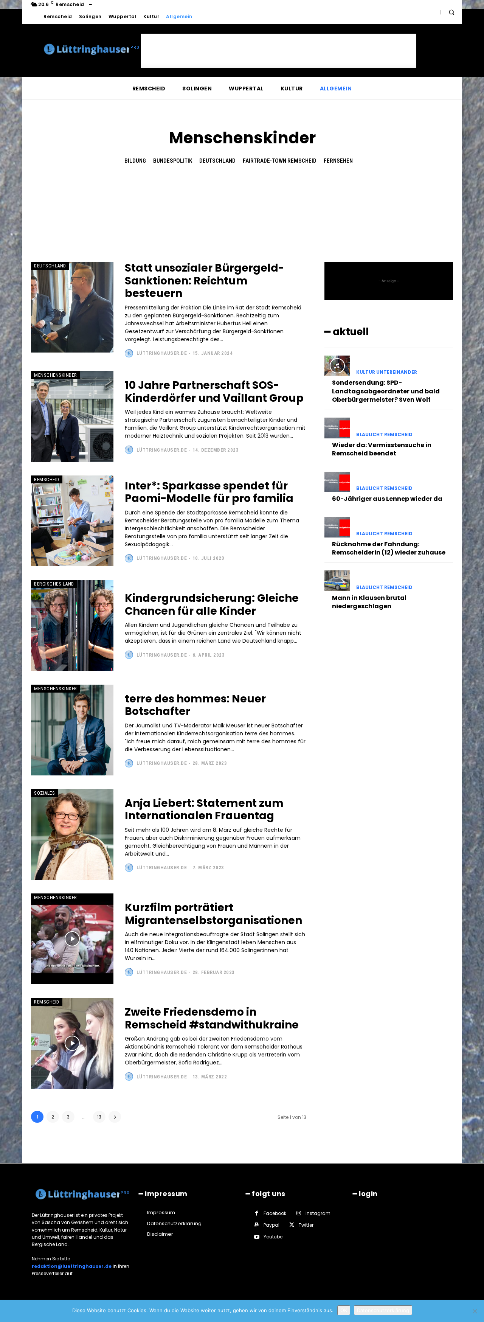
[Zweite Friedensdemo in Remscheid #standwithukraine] (72, 1043)
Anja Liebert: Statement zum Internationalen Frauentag (204, 809)
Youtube (273, 1236)
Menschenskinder (55, 375)
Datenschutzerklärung (383, 1310)
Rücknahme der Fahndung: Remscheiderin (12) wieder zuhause (388, 548)
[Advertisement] (278, 51)
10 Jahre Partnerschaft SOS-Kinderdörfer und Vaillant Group (214, 391)
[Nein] (474, 1311)
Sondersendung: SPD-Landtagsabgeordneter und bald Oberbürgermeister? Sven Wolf (386, 391)
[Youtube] (256, 1237)
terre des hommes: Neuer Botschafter (195, 705)
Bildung (135, 160)
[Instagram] (298, 1213)
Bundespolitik (172, 160)
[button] (451, 12)
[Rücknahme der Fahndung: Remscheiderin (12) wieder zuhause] (337, 527)
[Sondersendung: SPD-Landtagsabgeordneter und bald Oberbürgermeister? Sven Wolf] (337, 366)
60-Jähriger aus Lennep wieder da (387, 498)
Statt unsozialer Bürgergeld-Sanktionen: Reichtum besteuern (204, 281)
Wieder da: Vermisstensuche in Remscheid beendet (381, 449)
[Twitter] (291, 1225)
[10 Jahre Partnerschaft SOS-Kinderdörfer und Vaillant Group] (72, 416)
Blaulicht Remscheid (384, 434)
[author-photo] (130, 353)
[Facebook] (256, 1213)
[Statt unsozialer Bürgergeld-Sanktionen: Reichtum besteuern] (72, 307)
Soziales (44, 793)
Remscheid (46, 479)
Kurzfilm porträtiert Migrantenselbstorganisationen (213, 914)
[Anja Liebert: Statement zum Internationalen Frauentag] (72, 834)
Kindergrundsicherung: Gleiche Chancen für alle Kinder (212, 604)
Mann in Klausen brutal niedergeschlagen (369, 602)
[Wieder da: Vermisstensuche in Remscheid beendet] (337, 428)
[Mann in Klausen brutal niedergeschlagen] (337, 580)
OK (343, 1310)
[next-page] (115, 1117)
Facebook (275, 1213)
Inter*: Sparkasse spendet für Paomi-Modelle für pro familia (209, 492)
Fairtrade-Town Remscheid (279, 160)
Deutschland (217, 160)
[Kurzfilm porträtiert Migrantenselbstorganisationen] (72, 938)
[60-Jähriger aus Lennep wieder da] (337, 482)
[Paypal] (256, 1225)
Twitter (306, 1225)
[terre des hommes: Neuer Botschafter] (72, 730)
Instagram (318, 1213)
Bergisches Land (54, 584)
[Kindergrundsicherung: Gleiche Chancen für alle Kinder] (72, 625)
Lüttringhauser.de (162, 353)
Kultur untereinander (386, 372)
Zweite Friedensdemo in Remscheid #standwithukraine (212, 1018)
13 (99, 1117)
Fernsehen (338, 160)
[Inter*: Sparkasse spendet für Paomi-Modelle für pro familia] (72, 520)
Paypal (271, 1225)
